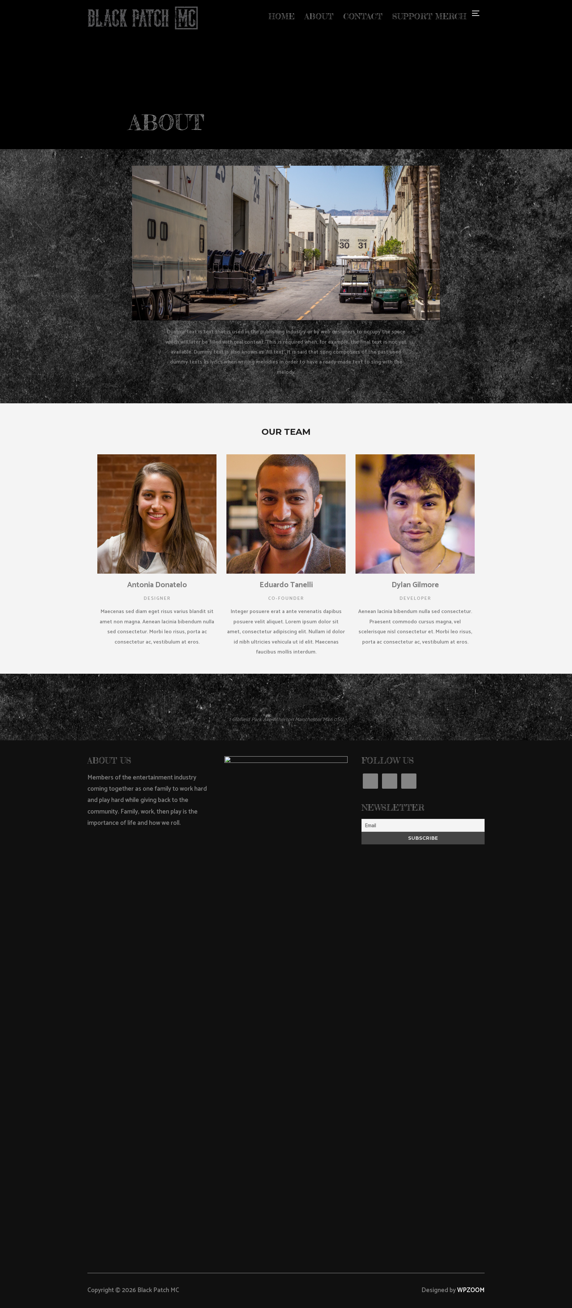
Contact (362, 16)
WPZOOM (471, 1290)
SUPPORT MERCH (429, 16)
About (319, 16)
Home (281, 16)
